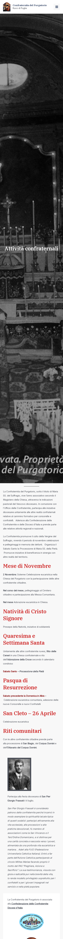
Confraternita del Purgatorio (30, 5)
